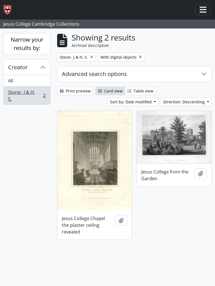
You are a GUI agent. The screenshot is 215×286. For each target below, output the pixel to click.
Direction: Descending (184, 101)
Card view (113, 91)
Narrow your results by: (27, 44)
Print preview (78, 91)
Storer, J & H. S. (27, 95)
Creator (18, 67)
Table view (142, 91)
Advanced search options (94, 74)
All (10, 81)
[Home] (9, 10)
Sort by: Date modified (131, 101)
